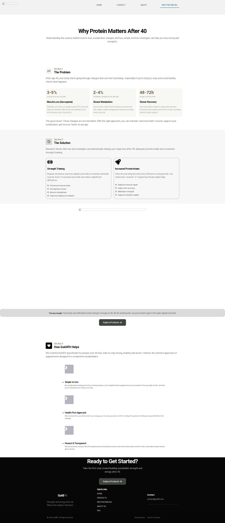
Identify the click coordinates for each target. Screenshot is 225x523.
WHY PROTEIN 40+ (170, 5)
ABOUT (144, 5)
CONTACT (121, 5)
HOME (99, 5)
